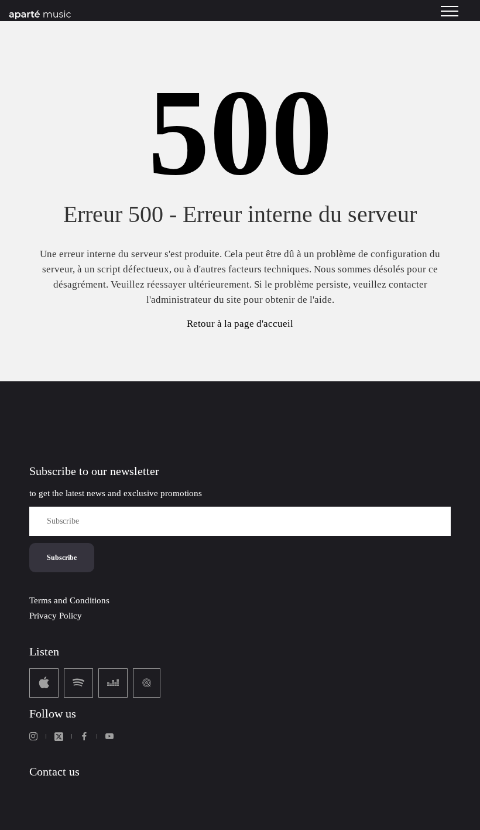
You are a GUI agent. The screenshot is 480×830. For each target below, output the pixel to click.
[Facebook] (84, 736)
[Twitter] (58, 737)
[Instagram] (33, 736)
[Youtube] (109, 736)
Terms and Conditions (69, 600)
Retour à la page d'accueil (240, 323)
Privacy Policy (55, 615)
